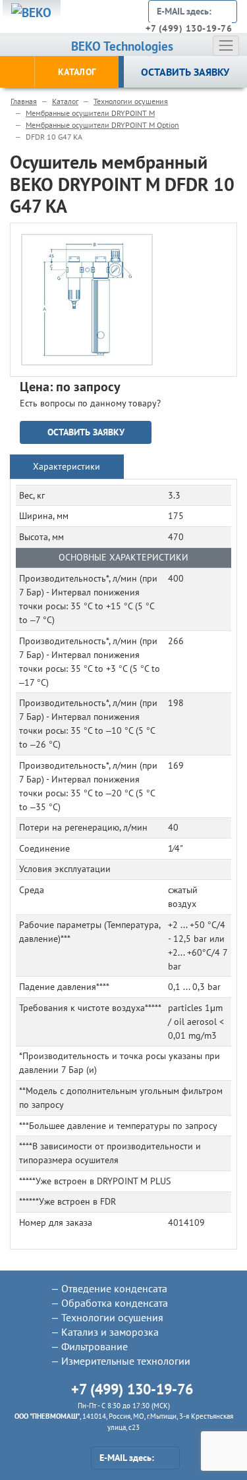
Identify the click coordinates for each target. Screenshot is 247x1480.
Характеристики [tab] (66, 466)
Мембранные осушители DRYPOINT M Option (102, 125)
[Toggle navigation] (226, 45)
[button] (139, 247)
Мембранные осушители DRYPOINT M (90, 113)
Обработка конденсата (114, 1302)
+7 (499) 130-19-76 (189, 28)
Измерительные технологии (125, 1360)
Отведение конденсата (114, 1288)
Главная (24, 101)
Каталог (65, 101)
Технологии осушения (131, 101)
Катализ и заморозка (110, 1331)
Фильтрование (94, 1346)
